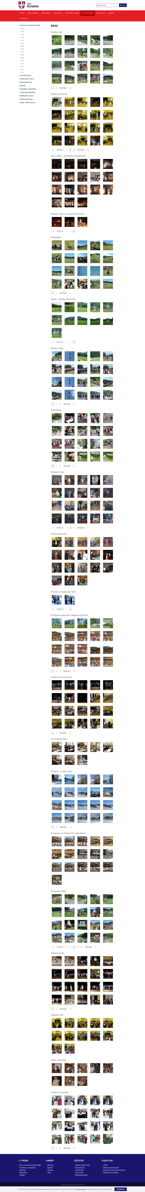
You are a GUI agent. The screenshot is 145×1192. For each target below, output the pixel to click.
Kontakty (22, 1175)
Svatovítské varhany (81, 1175)
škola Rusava (79, 1170)
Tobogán (50, 1170)
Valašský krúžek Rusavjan (111, 1167)
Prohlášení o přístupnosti (27, 1167)
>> (70, 88)
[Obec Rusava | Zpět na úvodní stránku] (21, 5)
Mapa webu (23, 1172)
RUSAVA (33, 5)
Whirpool (50, 1165)
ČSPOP (105, 1165)
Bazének (50, 1167)
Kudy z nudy (79, 1172)
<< (53, 150)
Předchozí (60, 150)
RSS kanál (23, 1170)
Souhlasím (120, 1189)
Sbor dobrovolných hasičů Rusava (114, 1170)
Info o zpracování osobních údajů (30, 1165)
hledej (123, 5)
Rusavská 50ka (79, 1167)
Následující (63, 88)
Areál (49, 1172)
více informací (82, 1189)
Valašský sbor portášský (111, 1172)
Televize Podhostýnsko (82, 1165)
